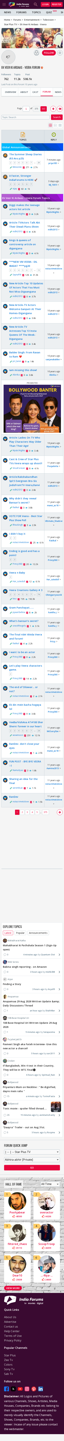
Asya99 (51, 989)
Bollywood (13, 1082)
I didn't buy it (17, 533)
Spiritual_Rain (48, 1074)
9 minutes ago (33, 1032)
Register (56, 4)
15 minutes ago (28, 1115)
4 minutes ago (30, 954)
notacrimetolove (53, 268)
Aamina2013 (53, 768)
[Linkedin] (40, 1389)
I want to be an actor (22, 652)
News (7, 12)
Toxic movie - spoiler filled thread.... (25, 1108)
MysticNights (19, 213)
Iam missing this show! (23, 370)
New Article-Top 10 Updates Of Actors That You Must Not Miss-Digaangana (26, 287)
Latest (8, 932)
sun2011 (51, 1053)
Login (45, 4)
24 (39, 730)
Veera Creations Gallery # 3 (25, 590)
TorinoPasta (49, 1096)
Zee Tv (8, 1360)
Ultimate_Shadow (53, 521)
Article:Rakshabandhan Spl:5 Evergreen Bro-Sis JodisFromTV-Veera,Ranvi (24, 481)
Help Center (12, 1331)
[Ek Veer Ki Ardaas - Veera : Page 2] (53, 109)
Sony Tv (9, 1369)
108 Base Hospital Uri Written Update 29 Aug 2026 (30, 1025)
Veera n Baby (17, 572)
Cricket (11, 1060)
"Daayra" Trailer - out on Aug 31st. (24, 1127)
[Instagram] (27, 1389)
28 (39, 162)
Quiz (49, 12)
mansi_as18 (53, 505)
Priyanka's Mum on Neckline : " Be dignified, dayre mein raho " (29, 1089)
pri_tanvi (17, 361)
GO (43, 108)
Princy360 (17, 563)
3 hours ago (36, 971)
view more (13, 1288)
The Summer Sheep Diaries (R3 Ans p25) (25, 156)
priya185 (52, 163)
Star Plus (10, 1355)
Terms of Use (13, 1336)
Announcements (38, 932)
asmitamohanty (47, 1115)
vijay (15, 188)
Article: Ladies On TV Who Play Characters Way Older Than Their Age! (25, 441)
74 (39, 594)
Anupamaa (13, 996)
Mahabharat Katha (17, 940)
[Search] (35, 4)
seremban (18, 787)
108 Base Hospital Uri (18, 1018)
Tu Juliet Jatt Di (15, 1039)
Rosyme (51, 1132)
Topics (36, 12)
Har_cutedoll (19, 581)
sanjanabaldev (53, 359)
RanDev (13, 796)
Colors (8, 1364)
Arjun (10, 979)
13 (39, 270)
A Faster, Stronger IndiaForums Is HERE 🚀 (23, 177)
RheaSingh (18, 524)
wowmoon (18, 735)
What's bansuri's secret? (23, 621)
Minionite (17, 167)
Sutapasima (49, 1032)
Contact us (11, 1326)
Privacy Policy (12, 1340)
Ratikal (16, 507)
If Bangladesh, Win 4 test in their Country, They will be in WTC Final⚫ (28, 1067)
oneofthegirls (19, 625)
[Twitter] (13, 1389)
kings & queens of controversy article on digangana (22, 244)
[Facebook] (6, 1389)
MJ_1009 (53, 184)
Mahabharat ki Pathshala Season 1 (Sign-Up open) (29, 947)
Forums (21, 12)
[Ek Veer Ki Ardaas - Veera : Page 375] (60, 109)
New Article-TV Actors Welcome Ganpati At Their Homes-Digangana (25, 309)
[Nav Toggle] (4, 4)
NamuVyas (18, 770)
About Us (10, 1317)
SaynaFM (17, 274)
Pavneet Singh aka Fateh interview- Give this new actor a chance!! (30, 1046)
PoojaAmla (52, 466)
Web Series (13, 961)
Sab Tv (8, 1374)
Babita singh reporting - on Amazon (25, 966)
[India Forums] (19, 4)
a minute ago (32, 1096)
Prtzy (52, 641)
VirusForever (19, 468)
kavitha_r (52, 612)
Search (57, 117)
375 (45, 812)
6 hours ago (32, 1074)
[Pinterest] (33, 1389)
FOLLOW (49, 52)
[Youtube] (20, 1389)
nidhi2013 (17, 231)
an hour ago (36, 1010)
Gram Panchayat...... (21, 607)
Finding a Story (12, 984)
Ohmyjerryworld (54, 594)
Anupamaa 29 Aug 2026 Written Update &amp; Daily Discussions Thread (31, 1003)
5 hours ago (37, 1053)
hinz (15, 598)
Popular (20, 932)
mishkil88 (50, 971)
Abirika (16, 374)
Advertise (10, 1322)
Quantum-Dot (48, 954)
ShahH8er (50, 1010)
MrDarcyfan (53, 731)
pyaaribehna (19, 612)
